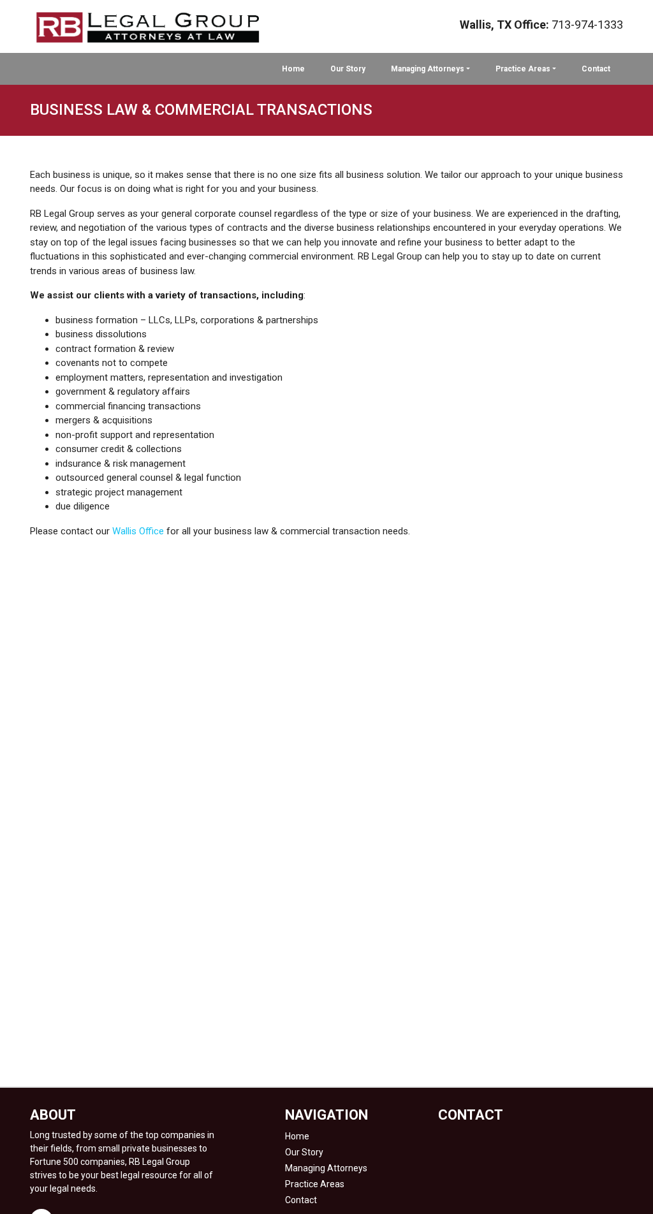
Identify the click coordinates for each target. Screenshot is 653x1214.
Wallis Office (138, 531)
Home (293, 68)
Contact (596, 68)
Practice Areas (522, 68)
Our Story (347, 68)
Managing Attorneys (427, 68)
